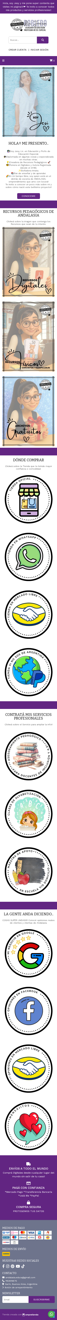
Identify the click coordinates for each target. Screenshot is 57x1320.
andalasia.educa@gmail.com (20, 1277)
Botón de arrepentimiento (18, 1287)
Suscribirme (41, 1299)
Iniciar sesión (39, 49)
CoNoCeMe (28, 196)
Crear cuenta (17, 49)
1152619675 (11, 1281)
